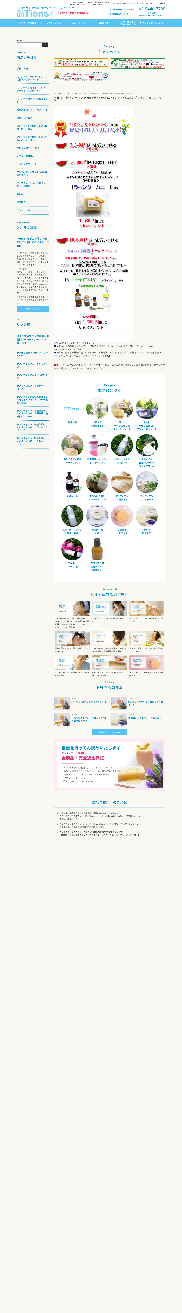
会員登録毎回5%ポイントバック (77, 3)
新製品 (20, 194)
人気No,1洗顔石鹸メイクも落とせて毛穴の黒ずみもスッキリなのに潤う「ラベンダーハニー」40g (105, 346)
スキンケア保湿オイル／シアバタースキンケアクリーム (32, 89)
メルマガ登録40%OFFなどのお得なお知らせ (98, 3)
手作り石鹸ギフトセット (29, 147)
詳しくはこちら (32, 309)
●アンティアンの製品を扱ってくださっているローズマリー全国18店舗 (32, 399)
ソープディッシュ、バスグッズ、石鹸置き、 (31, 184)
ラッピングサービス (27, 164)
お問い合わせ (150, 3)
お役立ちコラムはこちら (109, 732)
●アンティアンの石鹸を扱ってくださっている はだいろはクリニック (32, 427)
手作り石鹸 (22, 68)
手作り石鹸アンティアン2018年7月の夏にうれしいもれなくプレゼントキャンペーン (109, 99)
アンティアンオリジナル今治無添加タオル (32, 173)
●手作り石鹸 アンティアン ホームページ (32, 354)
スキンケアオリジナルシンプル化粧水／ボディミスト (32, 78)
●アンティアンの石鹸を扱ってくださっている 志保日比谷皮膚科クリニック (32, 413)
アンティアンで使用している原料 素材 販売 (32, 127)
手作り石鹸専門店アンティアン (63, 93)
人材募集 (161, 3)
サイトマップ (138, 3)
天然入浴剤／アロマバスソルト (32, 109)
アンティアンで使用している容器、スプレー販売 (32, 138)
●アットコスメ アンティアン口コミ (32, 387)
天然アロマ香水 (24, 117)
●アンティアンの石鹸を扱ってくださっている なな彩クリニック (32, 441)
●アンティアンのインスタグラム (32, 376)
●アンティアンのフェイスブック (32, 365)
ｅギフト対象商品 (26, 156)
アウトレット (23, 210)
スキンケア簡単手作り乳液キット (32, 100)
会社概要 (126, 3)
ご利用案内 (116, 3)
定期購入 (21, 202)
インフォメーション (80, 93)
